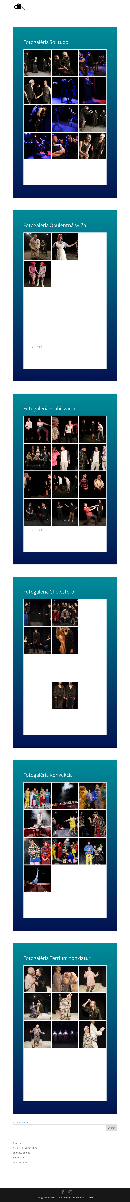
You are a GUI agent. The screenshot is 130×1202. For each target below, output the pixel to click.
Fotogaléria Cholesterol (42, 573)
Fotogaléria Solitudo (38, 23)
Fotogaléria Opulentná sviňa (47, 206)
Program (17, 1143)
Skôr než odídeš (21, 1152)
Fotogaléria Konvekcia (40, 756)
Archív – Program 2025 (25, 1147)
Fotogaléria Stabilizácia (41, 389)
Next (39, 346)
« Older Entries (21, 1122)
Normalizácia (20, 1162)
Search (111, 1127)
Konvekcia (18, 1157)
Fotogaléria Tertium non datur (49, 939)
